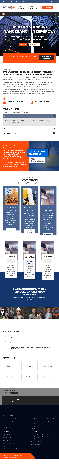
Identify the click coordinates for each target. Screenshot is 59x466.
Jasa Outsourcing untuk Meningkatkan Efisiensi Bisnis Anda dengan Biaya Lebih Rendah (31, 348)
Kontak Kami (35, 429)
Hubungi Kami (34, 44)
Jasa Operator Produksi (11, 449)
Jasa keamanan (11, 229)
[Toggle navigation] (3, 14)
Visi (5, 116)
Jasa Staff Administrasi (10, 446)
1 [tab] (29, 51)
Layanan (23, 44)
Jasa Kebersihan (9, 443)
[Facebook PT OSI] (51, 1)
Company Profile (10, 133)
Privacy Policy (51, 418)
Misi (5, 128)
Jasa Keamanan (8, 440)
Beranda (34, 416)
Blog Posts (35, 426)
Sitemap (49, 416)
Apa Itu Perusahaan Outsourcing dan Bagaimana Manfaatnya (31, 336)
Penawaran (48, 7)
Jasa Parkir (7, 438)
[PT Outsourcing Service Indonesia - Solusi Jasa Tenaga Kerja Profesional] (9, 7)
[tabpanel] (29, 35)
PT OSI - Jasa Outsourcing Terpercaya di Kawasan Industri (29, 341)
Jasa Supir (7, 435)
